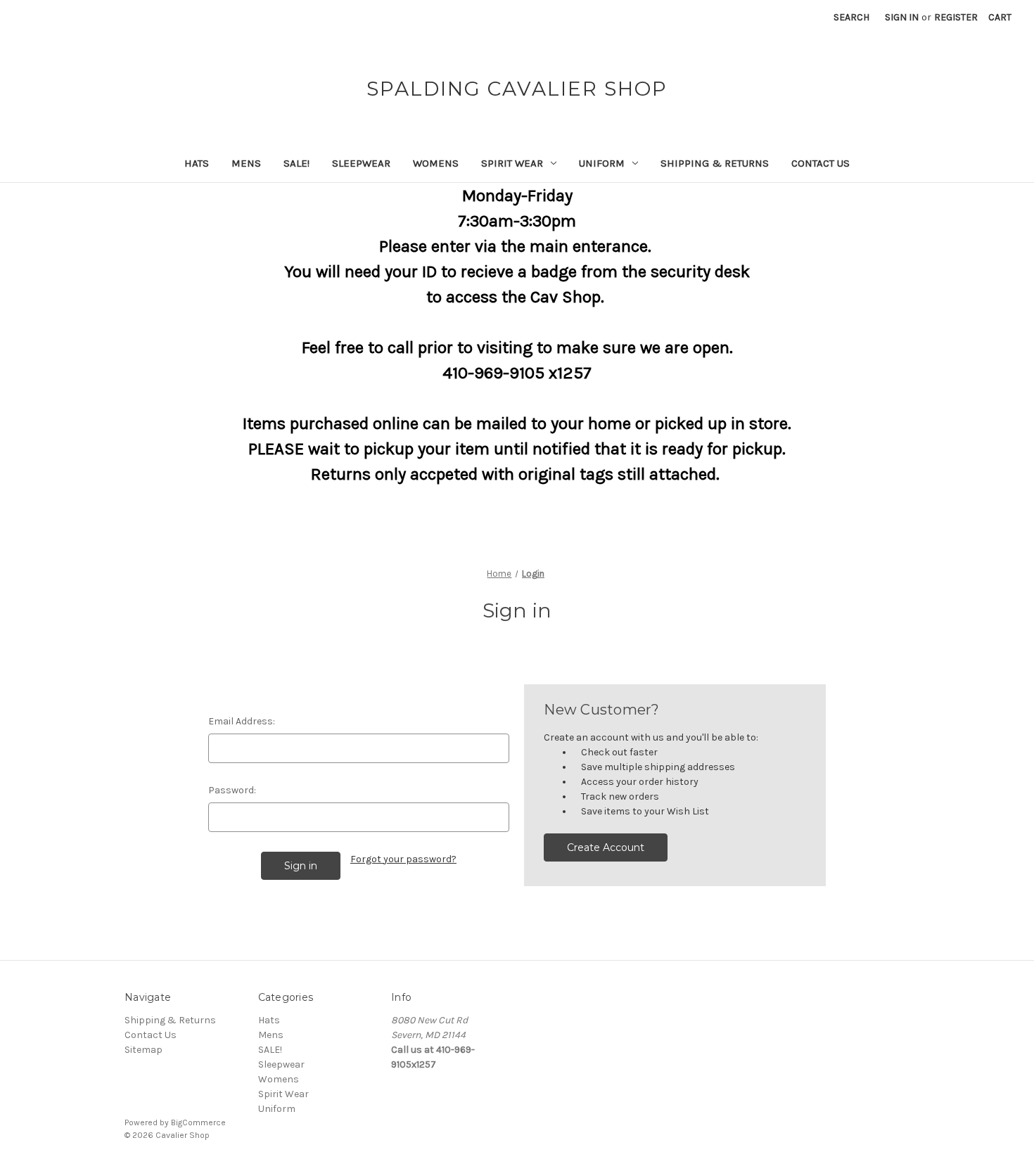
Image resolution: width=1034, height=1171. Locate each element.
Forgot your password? (403, 859)
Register (956, 17)
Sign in (902, 17)
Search (851, 17)
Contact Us (820, 163)
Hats (196, 163)
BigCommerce (198, 1122)
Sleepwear (361, 163)
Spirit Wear (512, 163)
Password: (232, 790)
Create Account (605, 847)
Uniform (602, 163)
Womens (436, 163)
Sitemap (143, 1050)
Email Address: (241, 721)
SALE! (296, 163)
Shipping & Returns (714, 163)
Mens (246, 163)
